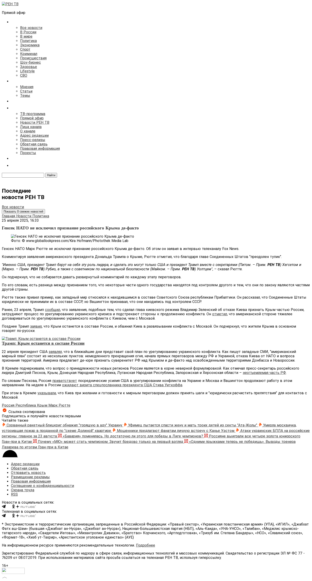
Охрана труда (22, 490)
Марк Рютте (59, 405)
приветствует (64, 381)
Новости (24, 216)
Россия (9, 405)
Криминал (28, 54)
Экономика (30, 45)
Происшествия (33, 58)
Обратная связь (34, 144)
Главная (9, 216)
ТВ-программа (32, 114)
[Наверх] (4, 577)
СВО (23, 75)
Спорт (25, 49)
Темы (25, 95)
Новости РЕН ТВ (34, 122)
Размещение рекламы (30, 477)
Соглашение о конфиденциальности (42, 486)
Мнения (26, 87)
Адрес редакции (34, 135)
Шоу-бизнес (30, 62)
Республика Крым (32, 405)
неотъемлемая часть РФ (264, 373)
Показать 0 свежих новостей (23, 211)
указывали (46, 393)
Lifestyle (27, 71)
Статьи (26, 91)
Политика (28, 41)
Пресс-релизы (32, 140)
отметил (219, 314)
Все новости (31, 28)
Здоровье (28, 67)
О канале (27, 131)
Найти (51, 175)
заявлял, (56, 352)
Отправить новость (28, 473)
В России (28, 32)
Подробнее (145, 545)
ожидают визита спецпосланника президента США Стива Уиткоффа (122, 385)
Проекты (28, 153)
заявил (36, 326)
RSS (14, 494)
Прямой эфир (32, 118)
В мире (26, 36)
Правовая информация (40, 148)
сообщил (52, 310)
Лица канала (31, 127)
